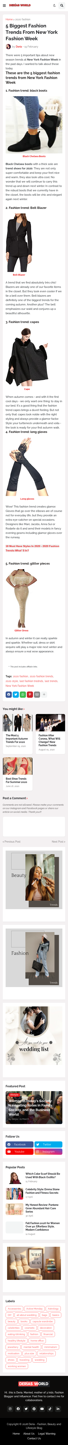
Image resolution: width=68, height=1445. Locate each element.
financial (48, 1334)
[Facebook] (9, 695)
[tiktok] (50, 1409)
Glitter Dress (21, 630)
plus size (29, 1353)
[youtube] (42, 1409)
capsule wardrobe (43, 1321)
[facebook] (18, 1409)
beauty (11, 1321)
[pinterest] (34, 1409)
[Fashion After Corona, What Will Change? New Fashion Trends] (50, 722)
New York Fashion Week (20, 685)
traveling (24, 1359)
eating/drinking (16, 1334)
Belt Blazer (19, 274)
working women (17, 1366)
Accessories (14, 1308)
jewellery (13, 1347)
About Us (28, 1433)
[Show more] (44, 695)
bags (44, 1315)
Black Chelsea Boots (34, 156)
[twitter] (26, 1409)
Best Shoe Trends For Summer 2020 (16, 780)
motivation (13, 1353)
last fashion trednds (31, 681)
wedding (39, 1359)
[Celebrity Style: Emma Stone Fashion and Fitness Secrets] (14, 1194)
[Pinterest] (30, 695)
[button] (4, 6)
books (24, 1321)
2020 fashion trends (41, 676)
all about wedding (27, 1315)
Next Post (57, 841)
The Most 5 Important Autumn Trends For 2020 (17, 738)
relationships (46, 1353)
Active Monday (34, 1308)
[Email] (37, 695)
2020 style (12, 681)
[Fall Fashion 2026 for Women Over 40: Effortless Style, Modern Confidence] (14, 1227)
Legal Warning (46, 1433)
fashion (34, 1334)
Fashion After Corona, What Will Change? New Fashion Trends (49, 740)
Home (9, 19)
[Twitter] (16, 695)
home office (37, 1340)
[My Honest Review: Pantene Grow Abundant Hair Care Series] (14, 1209)
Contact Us (34, 1438)
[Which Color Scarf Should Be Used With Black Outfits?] (14, 1178)
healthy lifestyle (16, 1340)
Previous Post (12, 841)
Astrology (53, 1308)
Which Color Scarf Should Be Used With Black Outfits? (43, 1175)
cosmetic (30, 1327)
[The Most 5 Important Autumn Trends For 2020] (17, 722)
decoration (46, 1327)
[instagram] (10, 1409)
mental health (31, 1347)
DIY (9, 1315)
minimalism (50, 1347)
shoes (11, 1359)
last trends (51, 681)
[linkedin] (58, 1409)
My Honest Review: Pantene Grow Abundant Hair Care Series (42, 1208)
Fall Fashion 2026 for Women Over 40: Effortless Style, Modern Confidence (43, 1226)
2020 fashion (22, 19)
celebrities (13, 1327)
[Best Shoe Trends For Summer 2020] (17, 766)
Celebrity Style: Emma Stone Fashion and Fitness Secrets (42, 1191)
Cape (27, 389)
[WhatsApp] (23, 695)
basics (55, 1315)
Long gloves (27, 498)
